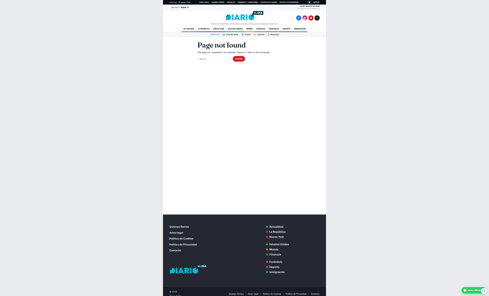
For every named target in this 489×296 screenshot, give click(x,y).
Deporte (286, 29)
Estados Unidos (235, 29)
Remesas (273, 34)
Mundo (249, 29)
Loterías (259, 34)
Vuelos (246, 34)
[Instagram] (304, 17)
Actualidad (188, 29)
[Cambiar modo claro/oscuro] (309, 2)
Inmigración (300, 29)
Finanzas (260, 29)
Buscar (316, 2)
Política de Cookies (268, 2)
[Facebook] (298, 17)
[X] (317, 17)
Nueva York (218, 29)
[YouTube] (311, 17)
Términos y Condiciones (247, 2)
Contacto (231, 2)
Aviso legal (204, 2)
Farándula (274, 29)
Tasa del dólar (230, 34)
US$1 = (180, 7)
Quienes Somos (218, 2)
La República (204, 29)
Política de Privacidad (289, 2)
